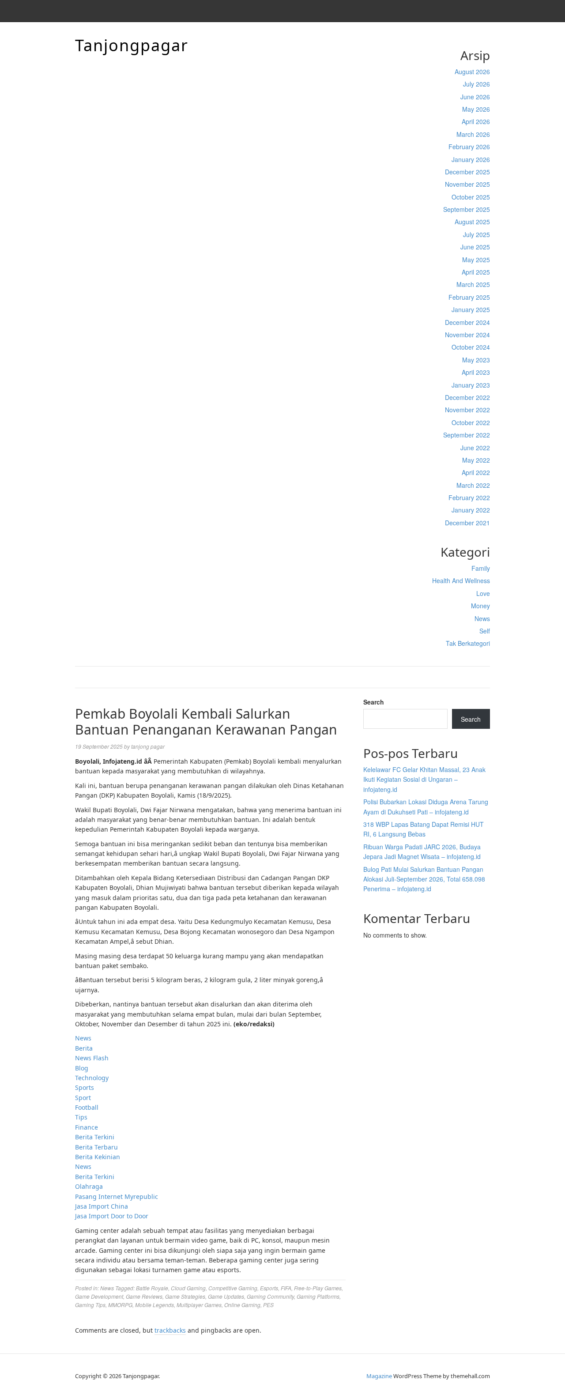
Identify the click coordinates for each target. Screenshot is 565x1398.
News (482, 618)
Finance (86, 1127)
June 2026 (475, 96)
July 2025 (476, 234)
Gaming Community (270, 1296)
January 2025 (471, 309)
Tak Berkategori (468, 643)
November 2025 (467, 184)
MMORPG (120, 1304)
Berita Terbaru (96, 1147)
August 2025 (472, 221)
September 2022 (466, 434)
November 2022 (467, 409)
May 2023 (476, 359)
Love (483, 593)
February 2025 (469, 297)
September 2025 (466, 209)
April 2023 (476, 372)
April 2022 (476, 472)
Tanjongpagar (131, 45)
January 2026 (471, 159)
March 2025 (473, 284)
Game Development (99, 1296)
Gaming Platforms (318, 1296)
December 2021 (467, 522)
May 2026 (476, 109)
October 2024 (471, 347)
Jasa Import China (101, 1206)
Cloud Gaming (188, 1288)
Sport (83, 1097)
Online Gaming (242, 1304)
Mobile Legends (154, 1304)
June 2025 (475, 246)
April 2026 (476, 121)
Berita (84, 1048)
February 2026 (469, 146)
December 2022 (467, 397)
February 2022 (469, 497)
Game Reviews (144, 1296)
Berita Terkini (94, 1137)
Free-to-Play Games (318, 1288)
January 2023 (471, 385)
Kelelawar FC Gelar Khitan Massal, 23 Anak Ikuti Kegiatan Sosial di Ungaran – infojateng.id (424, 779)
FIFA (286, 1288)
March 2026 (473, 134)
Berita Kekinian (97, 1157)
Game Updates (226, 1296)
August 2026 (472, 71)
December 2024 (467, 322)
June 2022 (475, 447)
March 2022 (473, 485)
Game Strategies (185, 1296)
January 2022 (471, 509)
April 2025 (476, 272)
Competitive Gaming (232, 1288)
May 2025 (476, 259)
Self (484, 630)
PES (268, 1304)
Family (480, 568)
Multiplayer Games (199, 1304)
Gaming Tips (90, 1304)
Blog (81, 1068)
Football (86, 1107)
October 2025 (471, 196)
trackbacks (170, 1330)
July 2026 (476, 83)
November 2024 (467, 334)
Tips (81, 1117)
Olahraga (89, 1186)
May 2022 (476, 460)
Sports (84, 1087)
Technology (92, 1078)
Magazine (379, 1376)
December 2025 (467, 171)
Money (480, 605)
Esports (269, 1288)
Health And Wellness (461, 580)
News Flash (92, 1058)
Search (373, 701)
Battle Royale (152, 1288)
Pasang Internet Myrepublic (116, 1196)
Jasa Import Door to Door (111, 1216)
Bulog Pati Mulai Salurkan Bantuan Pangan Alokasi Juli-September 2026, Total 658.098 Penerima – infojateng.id (424, 879)
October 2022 (471, 422)
